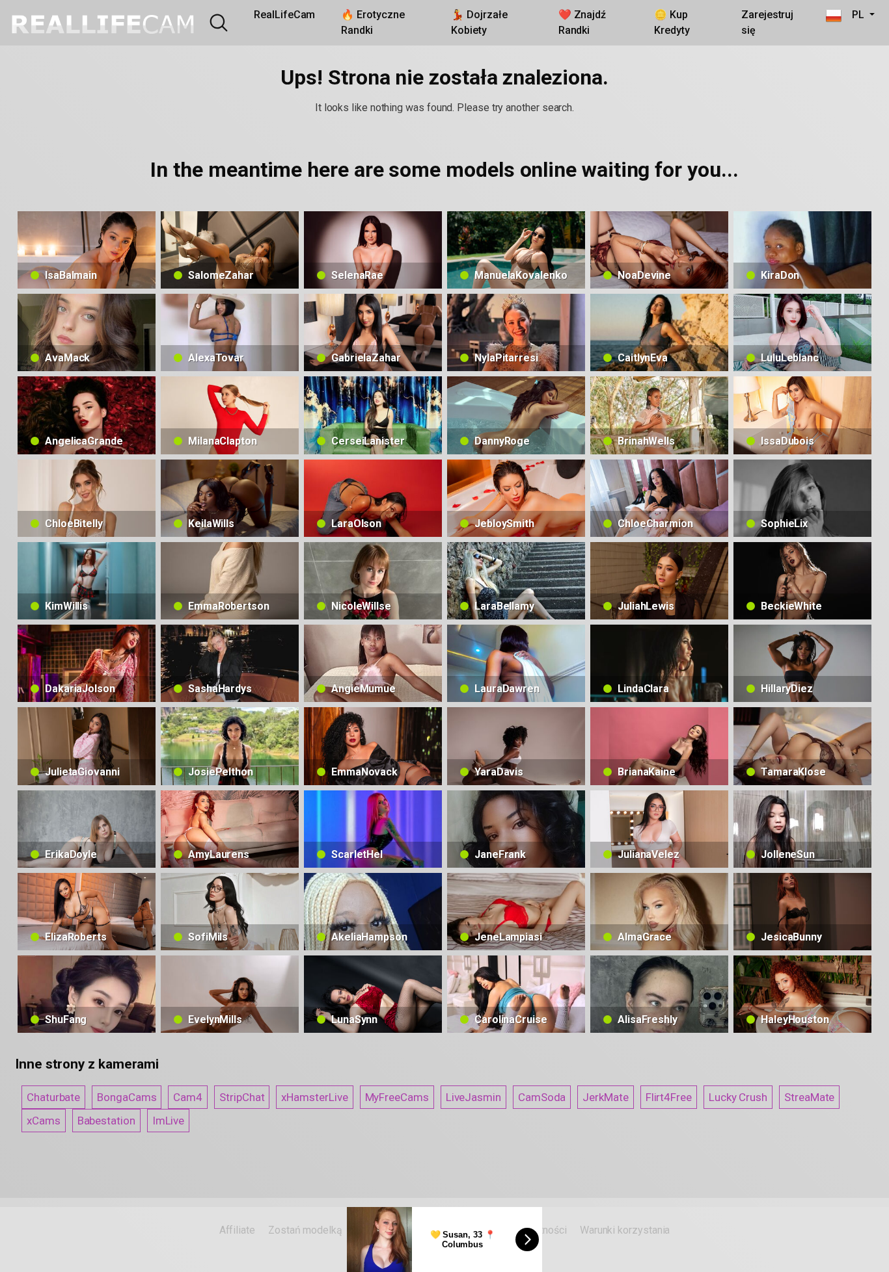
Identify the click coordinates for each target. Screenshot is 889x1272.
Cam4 (187, 1097)
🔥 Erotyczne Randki (372, 22)
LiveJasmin (473, 1097)
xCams (44, 1120)
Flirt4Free (669, 1097)
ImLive (168, 1120)
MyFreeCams (397, 1097)
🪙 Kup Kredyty (671, 22)
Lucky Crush (738, 1097)
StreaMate (809, 1097)
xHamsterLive (314, 1097)
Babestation (106, 1120)
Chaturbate (53, 1097)
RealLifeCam (284, 14)
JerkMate (605, 1097)
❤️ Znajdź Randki (582, 22)
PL (853, 14)
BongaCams (126, 1097)
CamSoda (542, 1097)
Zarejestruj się (767, 22)
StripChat (241, 1097)
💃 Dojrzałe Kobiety (479, 22)
